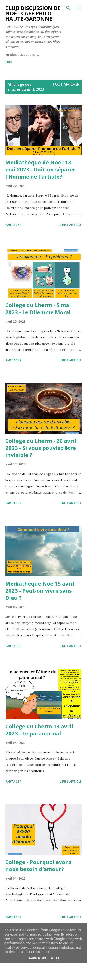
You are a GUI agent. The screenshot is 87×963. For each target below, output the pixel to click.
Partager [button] (13, 224)
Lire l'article (71, 224)
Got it (56, 958)
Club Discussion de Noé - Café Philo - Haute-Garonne (32, 13)
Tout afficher (65, 84)
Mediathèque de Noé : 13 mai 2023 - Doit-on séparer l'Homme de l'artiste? (40, 169)
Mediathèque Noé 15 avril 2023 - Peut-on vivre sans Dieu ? (40, 590)
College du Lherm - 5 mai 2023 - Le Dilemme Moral (38, 308)
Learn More (37, 958)
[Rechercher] (68, 8)
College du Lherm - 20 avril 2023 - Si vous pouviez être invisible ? (40, 448)
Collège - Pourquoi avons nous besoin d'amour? (38, 865)
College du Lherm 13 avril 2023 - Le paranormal (39, 730)
